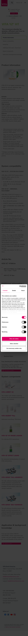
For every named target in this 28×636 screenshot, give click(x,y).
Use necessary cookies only (14, 348)
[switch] (24, 322)
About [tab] (23, 290)
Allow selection (14, 343)
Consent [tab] (5, 290)
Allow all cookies (14, 338)
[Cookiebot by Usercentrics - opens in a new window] (19, 286)
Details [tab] (14, 290)
